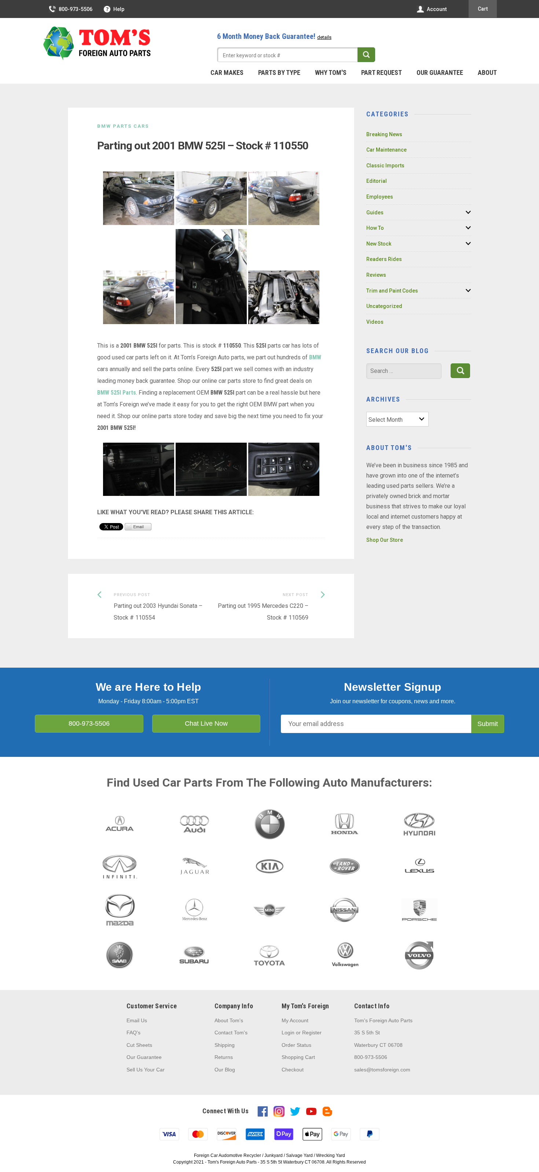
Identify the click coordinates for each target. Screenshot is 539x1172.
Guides (375, 212)
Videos (375, 322)
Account (437, 9)
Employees (379, 197)
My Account (295, 1020)
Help (118, 9)
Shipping (224, 1045)
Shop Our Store (384, 540)
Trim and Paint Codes (392, 291)
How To (375, 228)
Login (288, 1032)
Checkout (293, 1070)
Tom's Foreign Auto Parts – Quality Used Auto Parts (97, 43)
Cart (483, 9)
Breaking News (384, 134)
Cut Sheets (139, 1045)
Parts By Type (279, 72)
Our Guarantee (440, 72)
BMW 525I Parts (116, 392)
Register (312, 1032)
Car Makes (226, 72)
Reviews (376, 275)
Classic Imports (385, 165)
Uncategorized (384, 306)
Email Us (136, 1020)
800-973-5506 (75, 9)
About (487, 72)
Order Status (296, 1045)
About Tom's (228, 1020)
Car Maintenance (386, 150)
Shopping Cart (298, 1057)
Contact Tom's (230, 1032)
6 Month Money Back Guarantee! (274, 36)
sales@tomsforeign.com (382, 1070)
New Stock (378, 244)
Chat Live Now (206, 723)
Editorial (376, 181)
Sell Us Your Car (145, 1070)
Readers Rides (384, 259)
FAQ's (133, 1032)
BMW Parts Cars (123, 126)
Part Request (381, 72)
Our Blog (224, 1070)
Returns (223, 1057)
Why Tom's (330, 72)
